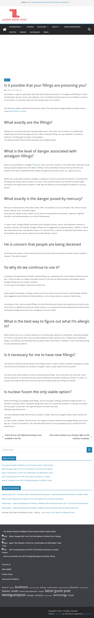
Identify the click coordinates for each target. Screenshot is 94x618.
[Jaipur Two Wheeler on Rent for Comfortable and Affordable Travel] (5, 544)
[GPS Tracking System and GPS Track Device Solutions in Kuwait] (5, 551)
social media (48, 595)
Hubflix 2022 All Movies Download (50, 499)
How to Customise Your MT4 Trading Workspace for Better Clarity (27, 480)
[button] (22, 26)
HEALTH (55, 27)
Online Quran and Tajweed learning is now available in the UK (23, 437)
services (39, 595)
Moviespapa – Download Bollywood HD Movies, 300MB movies (64, 494)
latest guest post (57, 591)
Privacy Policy (7, 574)
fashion (6, 591)
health (14, 591)
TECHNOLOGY (35, 32)
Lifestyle (30, 595)
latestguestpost (13, 595)
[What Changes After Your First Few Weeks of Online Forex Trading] (5, 538)
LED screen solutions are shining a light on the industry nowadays (69, 437)
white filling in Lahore (17, 111)
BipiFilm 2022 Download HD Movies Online (18, 499)
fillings (34, 165)
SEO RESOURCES (15, 27)
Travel (71, 595)
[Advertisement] (47, 59)
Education (74, 587)
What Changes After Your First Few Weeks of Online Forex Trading (27, 469)
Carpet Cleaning (34, 587)
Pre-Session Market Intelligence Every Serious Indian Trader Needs (27, 465)
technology (60, 595)
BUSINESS (30, 27)
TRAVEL (46, 32)
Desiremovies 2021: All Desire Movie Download (20, 494)
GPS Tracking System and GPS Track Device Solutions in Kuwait (26, 476)
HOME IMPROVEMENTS (72, 27)
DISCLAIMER (6, 569)
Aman (20, 90)
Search (89, 450)
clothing (43, 587)
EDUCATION (41, 27)
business (21, 587)
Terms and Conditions (10, 579)
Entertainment (84, 587)
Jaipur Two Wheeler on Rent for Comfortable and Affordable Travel (27, 473)
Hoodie (41, 591)
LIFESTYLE (12, 32)
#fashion (5, 587)
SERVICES (23, 32)
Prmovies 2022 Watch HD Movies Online (59, 512)
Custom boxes (52, 587)
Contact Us (6, 564)
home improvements (28, 591)
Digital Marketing (64, 587)
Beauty (12, 588)
